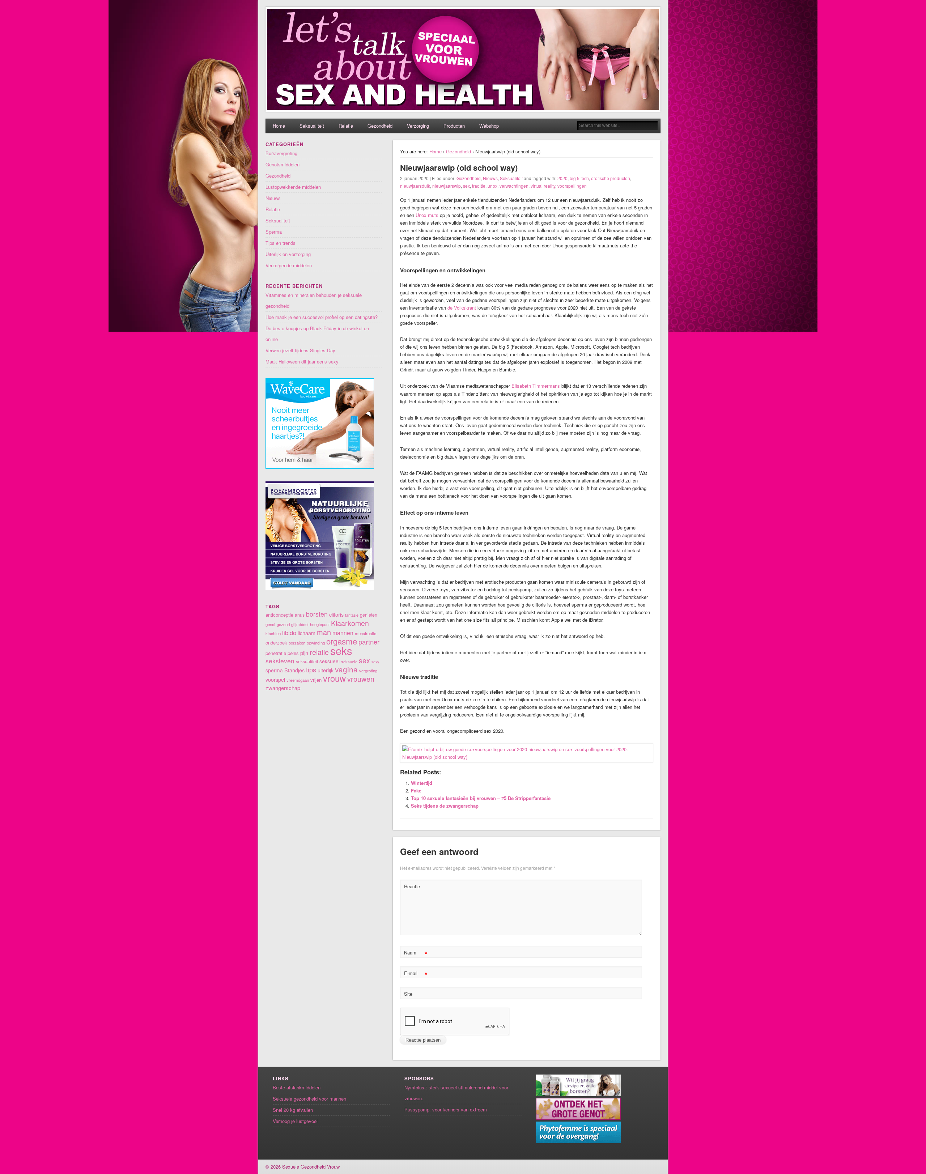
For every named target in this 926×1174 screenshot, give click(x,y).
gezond (283, 624)
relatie (319, 652)
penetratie (276, 653)
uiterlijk (326, 670)
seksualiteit (307, 661)
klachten (273, 633)
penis (293, 653)
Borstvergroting (281, 153)
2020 (562, 178)
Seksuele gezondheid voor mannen (309, 1098)
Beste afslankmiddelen (296, 1087)
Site (408, 993)
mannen (342, 633)
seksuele (349, 661)
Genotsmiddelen (283, 164)
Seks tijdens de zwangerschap (445, 805)
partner (368, 641)
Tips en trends (281, 242)
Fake (416, 790)
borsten (317, 613)
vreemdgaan (297, 680)
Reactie (412, 886)
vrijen (316, 679)
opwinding (316, 643)
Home (279, 125)
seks (341, 650)
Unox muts (427, 215)
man (324, 632)
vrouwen (360, 678)
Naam (416, 953)
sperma (274, 670)
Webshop (489, 125)
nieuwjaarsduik (415, 186)
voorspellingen (572, 186)
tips (311, 669)
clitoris (336, 614)
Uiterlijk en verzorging (288, 254)
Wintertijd (421, 782)
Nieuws (490, 178)
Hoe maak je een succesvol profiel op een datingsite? (322, 317)
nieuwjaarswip (446, 186)
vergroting (368, 670)
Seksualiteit (312, 125)
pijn (304, 652)
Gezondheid (380, 125)
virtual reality (543, 186)
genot (270, 624)
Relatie (346, 125)
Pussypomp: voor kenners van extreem (445, 1109)
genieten (368, 615)
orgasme (341, 641)
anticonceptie (279, 614)
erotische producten (610, 178)
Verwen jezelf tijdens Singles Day (300, 350)
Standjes (294, 670)
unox (492, 186)
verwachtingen (514, 186)
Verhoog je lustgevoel (295, 1121)
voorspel (275, 679)
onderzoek (276, 642)
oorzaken (297, 643)
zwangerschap (283, 688)
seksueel (329, 661)
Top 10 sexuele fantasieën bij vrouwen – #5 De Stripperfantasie (481, 798)
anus (300, 615)
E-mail (416, 974)
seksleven (280, 660)
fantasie (351, 615)
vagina (346, 669)
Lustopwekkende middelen (293, 186)
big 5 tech (579, 178)
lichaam (306, 633)
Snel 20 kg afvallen (293, 1109)
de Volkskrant (461, 307)
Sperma (274, 231)
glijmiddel (300, 624)
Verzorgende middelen (289, 265)
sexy (375, 661)
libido (289, 632)
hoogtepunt (320, 624)
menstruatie (365, 633)
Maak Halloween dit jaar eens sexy (302, 361)
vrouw (334, 678)
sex (466, 186)
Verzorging (418, 125)
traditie (478, 186)
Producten (454, 125)
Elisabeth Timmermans (535, 385)
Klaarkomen (350, 623)
